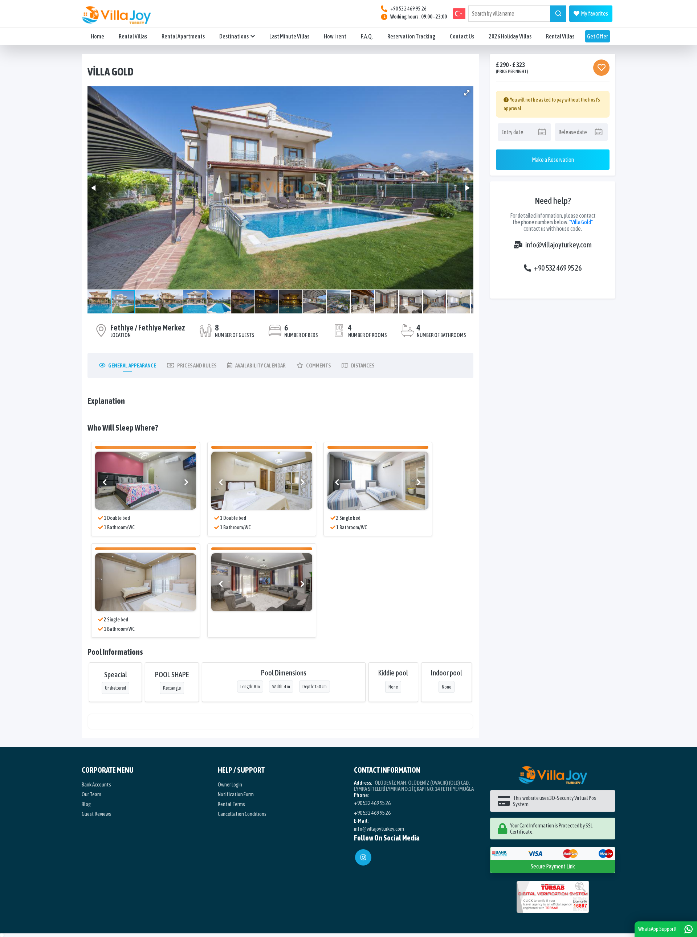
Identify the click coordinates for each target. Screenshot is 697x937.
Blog (86, 804)
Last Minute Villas (289, 36)
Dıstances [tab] (362, 365)
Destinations (234, 36)
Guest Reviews (96, 814)
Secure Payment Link (553, 866)
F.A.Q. (367, 36)
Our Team (91, 794)
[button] (467, 93)
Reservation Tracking (411, 36)
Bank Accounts (96, 784)
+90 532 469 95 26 (558, 268)
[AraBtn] (558, 13)
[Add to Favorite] (601, 67)
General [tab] (132, 365)
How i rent (335, 36)
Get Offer (597, 36)
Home (97, 36)
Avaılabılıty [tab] (260, 365)
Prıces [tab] (196, 365)
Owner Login (230, 784)
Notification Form (236, 794)
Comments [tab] (318, 365)
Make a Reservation (553, 159)
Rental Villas (133, 36)
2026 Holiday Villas (510, 36)
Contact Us (462, 36)
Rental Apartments (183, 36)
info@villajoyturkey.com (558, 245)
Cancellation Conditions (242, 814)
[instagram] (363, 857)
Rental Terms (231, 804)
